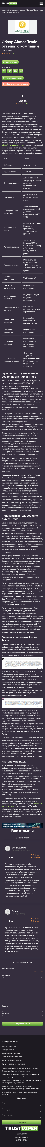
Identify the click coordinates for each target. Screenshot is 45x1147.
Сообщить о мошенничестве (15, 84)
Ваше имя (5, 1006)
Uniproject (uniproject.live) (11, 1053)
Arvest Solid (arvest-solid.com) (12, 1060)
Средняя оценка (7, 51)
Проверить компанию (12, 78)
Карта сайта (22, 1134)
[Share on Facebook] (4, 71)
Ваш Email (5, 1013)
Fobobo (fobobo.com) (9, 1046)
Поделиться (6, 67)
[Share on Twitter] (10, 71)
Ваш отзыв (6, 975)
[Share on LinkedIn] (16, 71)
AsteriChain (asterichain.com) (12, 1057)
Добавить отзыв (8, 968)
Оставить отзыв (10, 62)
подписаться (21, 1122)
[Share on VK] (21, 71)
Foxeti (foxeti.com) (8, 1050)
